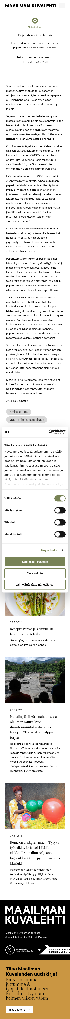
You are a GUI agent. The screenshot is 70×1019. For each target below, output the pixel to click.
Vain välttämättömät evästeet (35, 584)
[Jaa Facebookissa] (41, 78)
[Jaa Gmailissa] (29, 78)
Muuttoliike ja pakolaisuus (26, 420)
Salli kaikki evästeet (35, 561)
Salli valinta (35, 573)
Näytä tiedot (49, 550)
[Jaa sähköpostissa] (53, 78)
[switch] (60, 510)
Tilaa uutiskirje (17, 1009)
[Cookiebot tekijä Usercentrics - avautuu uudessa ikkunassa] (49, 431)
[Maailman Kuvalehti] (35, 923)
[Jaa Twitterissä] (17, 78)
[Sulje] (62, 968)
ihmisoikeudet (18, 412)
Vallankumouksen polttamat (39, 338)
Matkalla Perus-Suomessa (21, 380)
